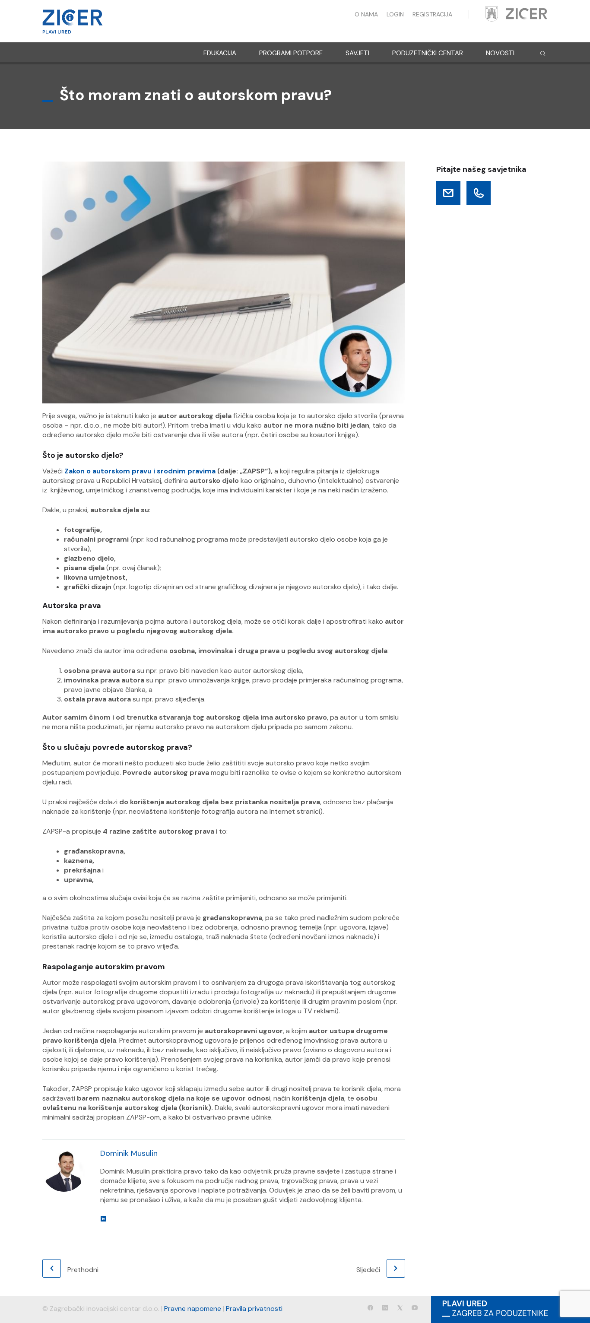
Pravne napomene (192, 1308)
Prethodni (82, 1269)
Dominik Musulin (129, 1153)
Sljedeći (368, 1269)
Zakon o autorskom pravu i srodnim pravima (140, 471)
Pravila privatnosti (254, 1308)
